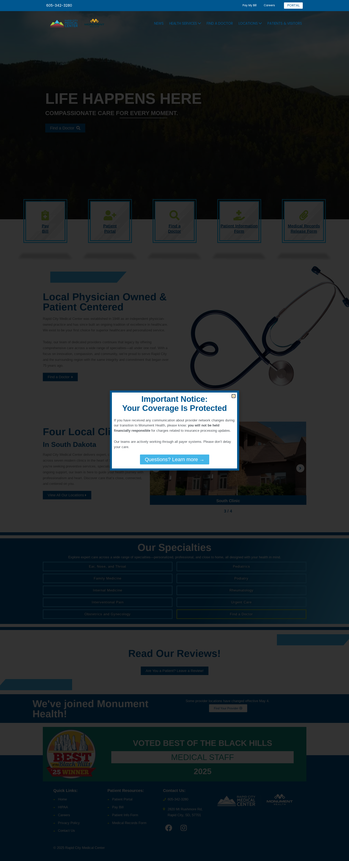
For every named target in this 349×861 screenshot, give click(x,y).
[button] (199, 23)
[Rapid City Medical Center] (79, 23)
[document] (174, 430)
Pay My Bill (249, 5)
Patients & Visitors (284, 23)
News (159, 23)
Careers (269, 5)
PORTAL (293, 5)
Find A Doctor (220, 23)
